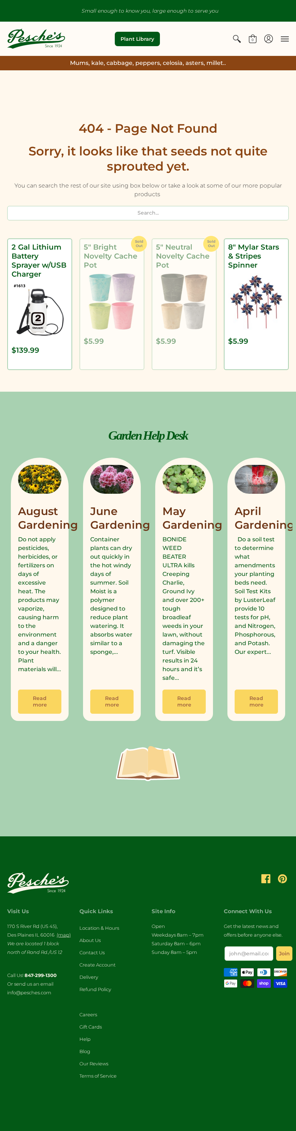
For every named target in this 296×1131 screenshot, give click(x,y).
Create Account (97, 965)
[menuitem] (237, 39)
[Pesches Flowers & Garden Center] (36, 39)
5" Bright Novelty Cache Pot (110, 256)
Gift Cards (90, 1027)
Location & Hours (99, 928)
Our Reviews (93, 1063)
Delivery (88, 977)
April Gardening (265, 518)
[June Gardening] (112, 481)
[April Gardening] (256, 481)
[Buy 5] (112, 301)
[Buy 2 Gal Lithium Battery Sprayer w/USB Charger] (40, 310)
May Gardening (192, 518)
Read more (40, 701)
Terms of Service (98, 1076)
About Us (90, 940)
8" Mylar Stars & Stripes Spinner (253, 256)
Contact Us (92, 952)
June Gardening (120, 518)
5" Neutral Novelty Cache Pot (182, 256)
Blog (84, 1051)
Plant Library (137, 39)
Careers (88, 1014)
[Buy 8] (256, 301)
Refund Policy (95, 989)
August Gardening (48, 518)
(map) (64, 935)
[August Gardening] (39, 481)
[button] (237, 39)
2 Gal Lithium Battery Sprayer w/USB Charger (39, 260)
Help (85, 1039)
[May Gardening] (184, 481)
